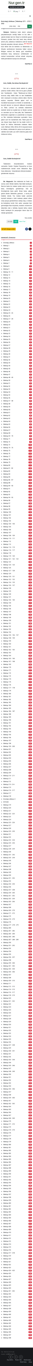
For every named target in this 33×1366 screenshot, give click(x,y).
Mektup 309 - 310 (9, 980)
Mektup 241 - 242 (9, 855)
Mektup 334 (7, 1036)
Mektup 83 (6, 471)
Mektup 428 (7, 1282)
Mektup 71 (6, 439)
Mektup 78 (6, 459)
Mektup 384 (7, 1156)
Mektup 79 (6, 462)
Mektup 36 (6, 342)
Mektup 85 (6, 477)
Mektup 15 (6, 284)
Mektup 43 (6, 363)
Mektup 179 (7, 691)
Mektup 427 (7, 1279)
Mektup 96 (6, 500)
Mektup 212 (7, 781)
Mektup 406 (7, 1221)
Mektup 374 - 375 (9, 1130)
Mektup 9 (6, 269)
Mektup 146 (7, 609)
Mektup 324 (7, 1007)
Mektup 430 (7, 1288)
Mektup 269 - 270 (9, 910)
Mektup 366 (7, 1112)
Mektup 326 (7, 1013)
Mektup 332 (7, 1030)
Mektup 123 (7, 562)
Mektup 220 (7, 808)
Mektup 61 (6, 412)
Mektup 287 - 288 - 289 (11, 939)
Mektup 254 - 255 (9, 884)
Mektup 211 (7, 778)
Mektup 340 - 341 (9, 1051)
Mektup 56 (6, 398)
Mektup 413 (7, 1241)
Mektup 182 (7, 699)
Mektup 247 (7, 866)
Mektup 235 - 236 (9, 843)
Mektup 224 (7, 819)
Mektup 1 (6, 246)
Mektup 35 (6, 339)
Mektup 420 (7, 1259)
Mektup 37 (6, 345)
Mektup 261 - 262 (9, 896)
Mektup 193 (7, 729)
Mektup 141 (7, 597)
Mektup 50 (6, 380)
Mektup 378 (7, 1139)
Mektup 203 (7, 755)
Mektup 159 (7, 641)
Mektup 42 (6, 360)
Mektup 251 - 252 (9, 878)
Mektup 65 (6, 424)
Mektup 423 (7, 1267)
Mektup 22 (6, 304)
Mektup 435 (7, 1300)
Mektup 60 (6, 409)
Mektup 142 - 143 (9, 600)
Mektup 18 (6, 292)
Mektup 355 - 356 (9, 1089)
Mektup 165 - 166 (9, 658)
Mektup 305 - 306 (9, 972)
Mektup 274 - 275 (9, 919)
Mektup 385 (7, 1159)
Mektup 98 (6, 506)
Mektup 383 (7, 1153)
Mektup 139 (7, 591)
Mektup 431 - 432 (9, 1291)
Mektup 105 (7, 527)
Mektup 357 (7, 1092)
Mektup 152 (7, 626)
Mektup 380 (7, 1144)
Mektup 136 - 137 (9, 585)
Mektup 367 (7, 1115)
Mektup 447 (7, 1335)
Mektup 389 (7, 1171)
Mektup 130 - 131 (9, 576)
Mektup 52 (6, 386)
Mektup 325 (7, 1010)
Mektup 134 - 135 (9, 582)
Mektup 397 (7, 1194)
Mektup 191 (7, 723)
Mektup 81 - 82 (8, 468)
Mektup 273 (7, 916)
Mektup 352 (7, 1080)
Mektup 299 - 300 (9, 963)
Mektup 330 (7, 1024)
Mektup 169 (7, 664)
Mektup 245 (7, 860)
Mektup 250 (7, 875)
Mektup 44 (6, 366)
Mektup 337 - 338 (9, 1045)
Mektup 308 (7, 978)
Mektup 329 (7, 1021)
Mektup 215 (7, 787)
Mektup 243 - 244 (9, 858)
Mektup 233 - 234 (9, 840)
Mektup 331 (7, 1027)
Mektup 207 (7, 767)
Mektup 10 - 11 (8, 272)
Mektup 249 (7, 872)
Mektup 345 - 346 (9, 1065)
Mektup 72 (6, 442)
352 (16, 221)
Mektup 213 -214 (8, 784)
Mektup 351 (7, 1077)
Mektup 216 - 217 (9, 790)
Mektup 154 (7, 632)
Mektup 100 (7, 512)
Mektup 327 (7, 1016)
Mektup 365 (7, 1109)
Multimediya (27, 1360)
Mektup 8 (6, 266)
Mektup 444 (7, 1326)
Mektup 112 (7, 541)
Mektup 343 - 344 (9, 1060)
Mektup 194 (7, 732)
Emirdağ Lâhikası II (9, 799)
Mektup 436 (7, 1303)
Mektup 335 (7, 1039)
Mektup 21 (6, 301)
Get (30, 26)
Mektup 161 (7, 647)
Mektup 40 (6, 354)
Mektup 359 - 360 (9, 1098)
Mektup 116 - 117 (9, 550)
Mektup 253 (7, 881)
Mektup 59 (6, 407)
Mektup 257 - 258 (9, 890)
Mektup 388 (7, 1168)
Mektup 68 (6, 433)
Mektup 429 (7, 1285)
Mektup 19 (6, 295)
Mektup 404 (7, 1215)
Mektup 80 (6, 465)
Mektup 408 (7, 1226)
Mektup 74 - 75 (8, 448)
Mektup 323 (7, 1004)
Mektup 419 (7, 1256)
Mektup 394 (7, 1185)
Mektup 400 (7, 1203)
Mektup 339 (7, 1048)
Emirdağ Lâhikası (8, 243)
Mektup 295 (7, 954)
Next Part (22, 221)
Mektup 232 (7, 837)
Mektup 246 (7, 863)
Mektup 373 (7, 1127)
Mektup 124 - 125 (9, 565)
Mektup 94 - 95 (8, 497)
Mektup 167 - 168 (9, 661)
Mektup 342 (7, 1057)
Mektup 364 (7, 1106)
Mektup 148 (7, 614)
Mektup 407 (7, 1224)
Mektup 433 (7, 1294)
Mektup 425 (7, 1273)
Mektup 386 (7, 1162)
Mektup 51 (6, 383)
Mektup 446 (7, 1332)
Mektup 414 (7, 1244)
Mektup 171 (7, 670)
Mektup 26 (6, 316)
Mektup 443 (7, 1323)
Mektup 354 (7, 1086)
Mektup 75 (6, 450)
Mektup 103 (7, 521)
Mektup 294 (7, 951)
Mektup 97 (6, 503)
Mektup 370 (7, 1121)
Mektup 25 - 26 (8, 313)
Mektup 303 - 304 (9, 969)
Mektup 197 (7, 740)
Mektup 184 (7, 705)
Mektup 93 (6, 494)
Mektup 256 (7, 887)
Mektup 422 (7, 1265)
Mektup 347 (7, 1068)
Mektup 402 (7, 1209)
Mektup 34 (6, 336)
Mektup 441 (7, 1317)
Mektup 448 (7, 1338)
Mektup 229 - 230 (9, 831)
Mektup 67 (6, 430)
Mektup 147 (7, 612)
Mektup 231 (7, 834)
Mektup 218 (7, 796)
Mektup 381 (7, 1147)
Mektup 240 (7, 852)
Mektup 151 (7, 623)
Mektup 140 (7, 594)
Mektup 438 (7, 1308)
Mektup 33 (6, 333)
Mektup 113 (7, 544)
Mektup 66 (6, 427)
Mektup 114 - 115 (9, 547)
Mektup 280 (7, 928)
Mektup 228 (7, 828)
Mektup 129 (7, 573)
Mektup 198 (7, 743)
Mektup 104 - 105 (9, 524)
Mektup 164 (7, 655)
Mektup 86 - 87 (8, 480)
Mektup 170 (7, 667)
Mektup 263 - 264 (9, 899)
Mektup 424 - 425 (9, 1270)
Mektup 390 (7, 1174)
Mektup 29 (6, 322)
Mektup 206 (7, 764)
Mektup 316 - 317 (9, 992)
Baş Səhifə (10, 1360)
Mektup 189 (7, 717)
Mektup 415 (7, 1247)
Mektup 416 (7, 1250)
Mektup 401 (7, 1206)
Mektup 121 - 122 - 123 (11, 559)
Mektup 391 (7, 1177)
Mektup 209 (7, 773)
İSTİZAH (6, 802)
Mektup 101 (7, 515)
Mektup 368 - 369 (9, 1118)
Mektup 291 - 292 (9, 945)
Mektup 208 (7, 770)
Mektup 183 (7, 702)
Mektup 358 (7, 1095)
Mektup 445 (7, 1329)
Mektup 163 (7, 653)
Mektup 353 (7, 1083)
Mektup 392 (7, 1180)
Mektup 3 (6, 251)
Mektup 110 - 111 (9, 538)
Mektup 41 (6, 357)
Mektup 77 (6, 456)
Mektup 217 (7, 793)
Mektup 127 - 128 (9, 571)
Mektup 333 (7, 1033)
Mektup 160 (7, 644)
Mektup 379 (7, 1142)
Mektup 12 (6, 275)
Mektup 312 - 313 (9, 986)
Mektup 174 (7, 679)
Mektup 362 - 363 (9, 1103)
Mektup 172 (7, 673)
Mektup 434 (7, 1297)
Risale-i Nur (18, 1360)
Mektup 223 (7, 817)
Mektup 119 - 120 (9, 556)
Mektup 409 (7, 1229)
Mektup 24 (6, 310)
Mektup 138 (7, 588)
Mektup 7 (6, 263)
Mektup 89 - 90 (8, 486)
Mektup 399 (7, 1200)
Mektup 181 (7, 696)
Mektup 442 (7, 1320)
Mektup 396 (7, 1191)
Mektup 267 (7, 904)
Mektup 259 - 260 (9, 893)
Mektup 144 (7, 603)
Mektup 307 (7, 975)
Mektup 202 (7, 752)
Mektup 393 (7, 1183)
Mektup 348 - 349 (9, 1071)
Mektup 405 (7, 1218)
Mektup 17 (6, 289)
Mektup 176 (7, 685)
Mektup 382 (7, 1150)
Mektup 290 (7, 942)
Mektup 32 (6, 330)
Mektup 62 (6, 415)
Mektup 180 (7, 694)
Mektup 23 (6, 307)
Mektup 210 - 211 (9, 776)
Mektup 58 (6, 404)
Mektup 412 (7, 1238)
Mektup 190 (7, 720)
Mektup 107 (7, 532)
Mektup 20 (6, 298)
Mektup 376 (7, 1133)
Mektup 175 (7, 682)
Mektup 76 (6, 453)
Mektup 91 (6, 489)
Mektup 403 (7, 1212)
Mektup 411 (7, 1235)
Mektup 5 (6, 257)
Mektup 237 (7, 846)
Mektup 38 (6, 348)
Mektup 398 (7, 1197)
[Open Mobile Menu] (30, 16)
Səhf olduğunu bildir (9, 229)
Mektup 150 (7, 620)
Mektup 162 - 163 (9, 650)
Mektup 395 (7, 1188)
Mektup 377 (7, 1136)
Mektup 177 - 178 (9, 688)
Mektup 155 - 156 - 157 (11, 635)
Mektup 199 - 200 (9, 746)
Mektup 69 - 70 (8, 436)
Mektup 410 (7, 1232)
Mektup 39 (6, 351)
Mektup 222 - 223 (9, 814)
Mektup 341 (7, 1054)
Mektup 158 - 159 (9, 638)
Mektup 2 (6, 248)
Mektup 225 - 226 (9, 822)
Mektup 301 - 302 (9, 966)
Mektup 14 (6, 281)
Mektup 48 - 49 (8, 377)
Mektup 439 (7, 1311)
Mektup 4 (6, 254)
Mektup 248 (7, 869)
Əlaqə (30, 1362)
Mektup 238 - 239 (9, 849)
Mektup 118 (7, 553)
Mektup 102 (7, 518)
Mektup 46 (6, 371)
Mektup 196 (7, 737)
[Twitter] (30, 229)
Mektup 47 (6, 374)
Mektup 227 (7, 825)
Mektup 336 (7, 1042)
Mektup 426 (7, 1276)
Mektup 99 (6, 509)
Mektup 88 (6, 483)
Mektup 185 (7, 708)
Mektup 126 (7, 568)
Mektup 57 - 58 (8, 401)
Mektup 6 (6, 260)
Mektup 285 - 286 (9, 937)
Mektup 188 (7, 714)
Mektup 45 (6, 369)
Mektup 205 (7, 761)
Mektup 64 (6, 421)
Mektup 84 (6, 474)
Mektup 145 (7, 606)
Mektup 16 (6, 287)
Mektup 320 (7, 998)
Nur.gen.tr (16, 3)
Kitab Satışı (23, 1362)
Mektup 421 (7, 1262)
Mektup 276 (7, 922)
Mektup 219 (7, 805)
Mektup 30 (6, 325)
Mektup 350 (7, 1074)
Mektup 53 (6, 389)
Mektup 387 (7, 1165)
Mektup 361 (7, 1101)
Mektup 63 (6, 418)
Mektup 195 (7, 735)
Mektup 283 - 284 (9, 934)
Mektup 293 (7, 948)
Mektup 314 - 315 (9, 989)
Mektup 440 (7, 1314)
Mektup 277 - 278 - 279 (11, 925)
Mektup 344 (7, 1062)
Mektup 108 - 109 (9, 535)
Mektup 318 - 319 (9, 995)
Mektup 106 (7, 530)
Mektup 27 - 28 (8, 319)
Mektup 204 (7, 758)
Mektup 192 (7, 726)
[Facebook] (26, 229)
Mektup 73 (6, 445)
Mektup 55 (6, 395)
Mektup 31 (6, 328)
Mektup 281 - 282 (9, 931)
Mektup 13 (6, 278)
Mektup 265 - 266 (9, 901)
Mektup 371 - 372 (9, 1124)
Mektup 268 (7, 907)
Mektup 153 (7, 629)
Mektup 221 (7, 811)
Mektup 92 (6, 491)
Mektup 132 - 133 (9, 579)
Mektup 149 (7, 617)
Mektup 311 (7, 983)
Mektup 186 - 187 (9, 711)
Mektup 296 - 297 (9, 957)
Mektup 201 (7, 749)
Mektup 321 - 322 (9, 1001)
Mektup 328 (7, 1019)
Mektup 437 (7, 1306)
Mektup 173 (7, 676)
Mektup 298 (7, 960)
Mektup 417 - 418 (9, 1253)
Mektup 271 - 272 (9, 913)
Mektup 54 (6, 392)
